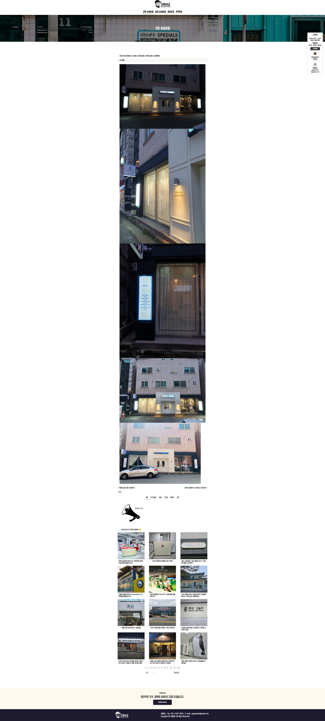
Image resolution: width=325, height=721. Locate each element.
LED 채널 (153, 497)
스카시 (166, 497)
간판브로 (163, 714)
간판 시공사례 (148, 11)
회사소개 (171, 11)
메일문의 (315, 70)
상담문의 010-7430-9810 (315, 44)
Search (176, 673)
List (119, 492)
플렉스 (172, 497)
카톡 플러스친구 (315, 58)
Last (178, 668)
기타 (178, 497)
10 (170, 668)
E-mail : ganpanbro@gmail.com (197, 714)
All (147, 497)
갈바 (160, 497)
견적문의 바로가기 (162, 702)
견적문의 (179, 11)
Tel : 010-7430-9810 (175, 714)
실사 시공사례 (160, 11)
